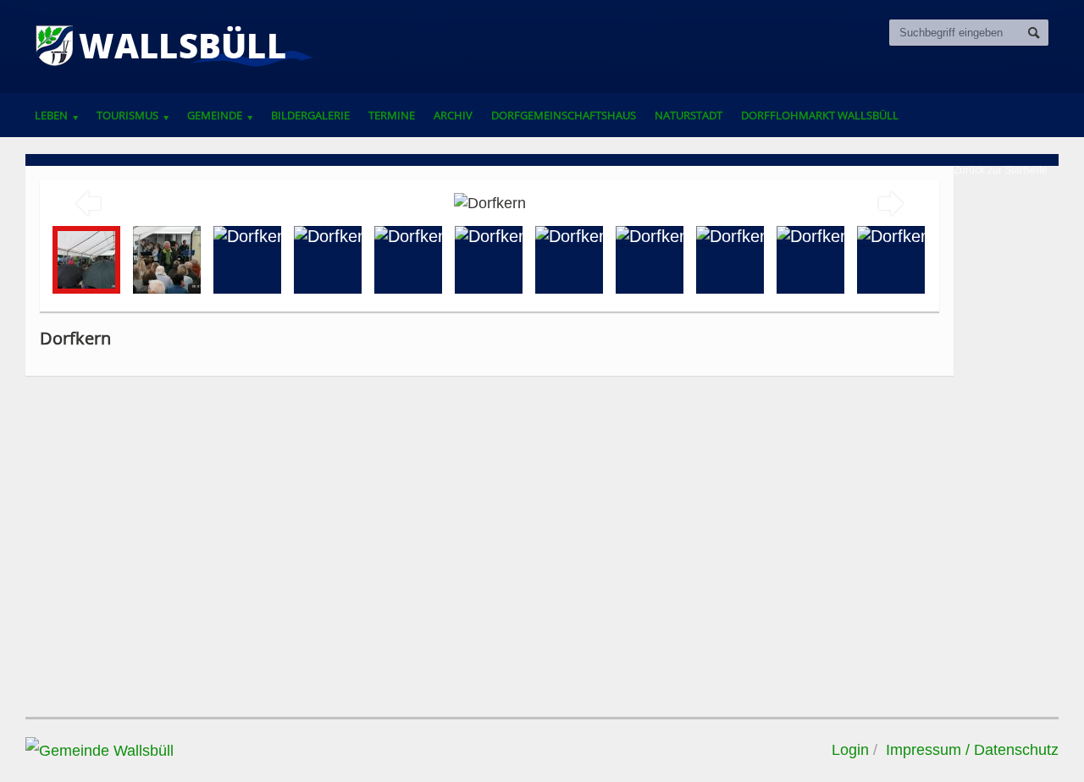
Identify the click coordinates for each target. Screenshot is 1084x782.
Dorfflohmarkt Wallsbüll (820, 115)
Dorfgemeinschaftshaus (563, 115)
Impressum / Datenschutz (972, 749)
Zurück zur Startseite (1001, 170)
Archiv (453, 115)
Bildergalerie (310, 115)
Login (850, 749)
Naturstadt (688, 115)
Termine (391, 115)
